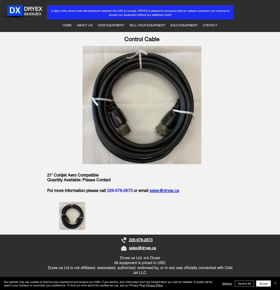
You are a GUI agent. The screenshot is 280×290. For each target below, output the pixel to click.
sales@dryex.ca (164, 190)
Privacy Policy (154, 285)
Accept (263, 283)
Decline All (244, 283)
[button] (72, 216)
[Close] (275, 283)
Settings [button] (227, 283)
